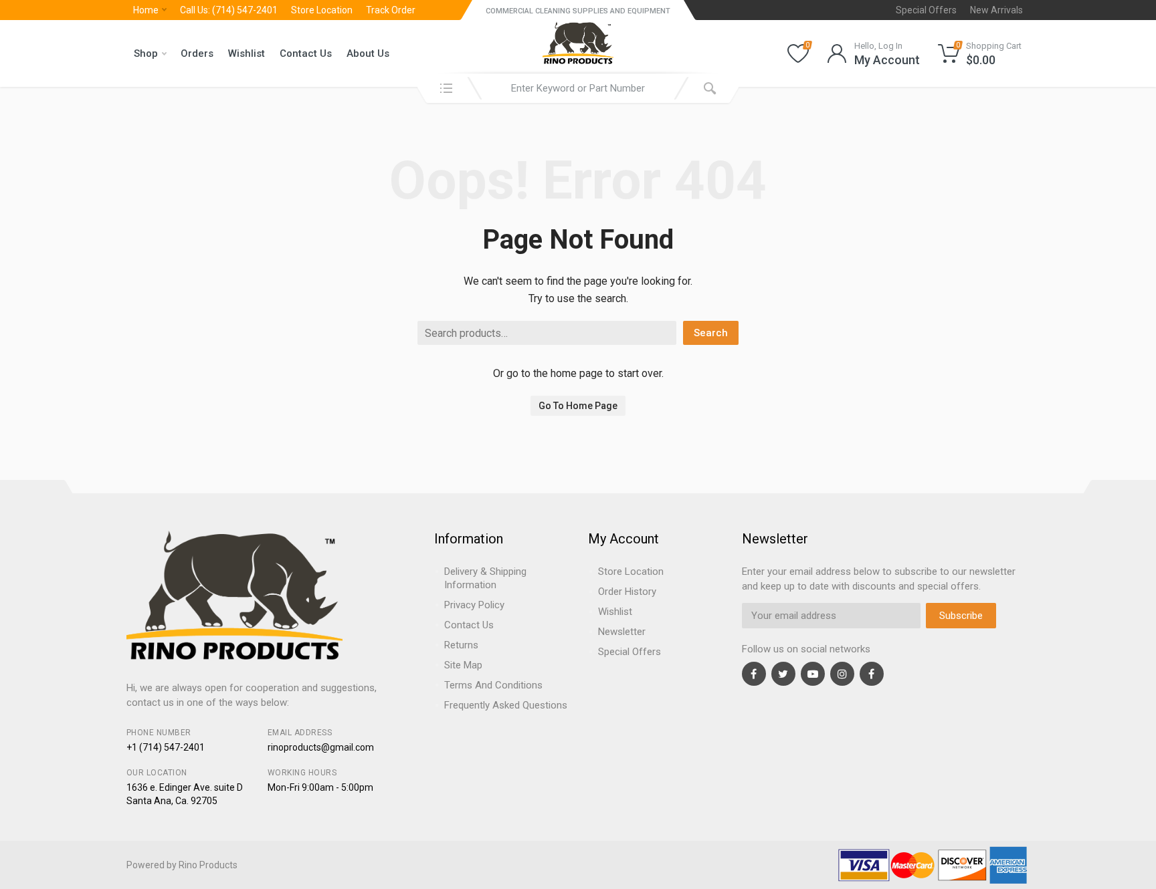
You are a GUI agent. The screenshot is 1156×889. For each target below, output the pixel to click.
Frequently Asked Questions (505, 705)
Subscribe (961, 616)
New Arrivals (996, 10)
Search (711, 333)
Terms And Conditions (493, 685)
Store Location (322, 10)
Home (146, 10)
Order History (627, 592)
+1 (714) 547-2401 (165, 747)
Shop (146, 53)
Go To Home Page (578, 405)
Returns (461, 645)
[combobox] (578, 88)
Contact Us (306, 53)
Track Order (390, 10)
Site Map (463, 665)
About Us (368, 53)
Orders (197, 53)
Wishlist (246, 53)
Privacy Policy (474, 605)
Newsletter (622, 632)
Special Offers (926, 10)
